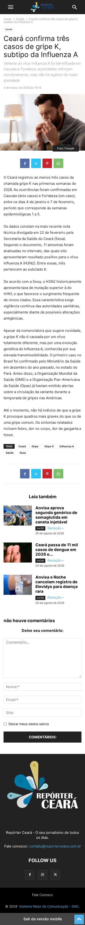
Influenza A (67, 446)
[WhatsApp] (58, 163)
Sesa (23, 452)
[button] (11, 7)
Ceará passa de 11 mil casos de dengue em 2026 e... (56, 550)
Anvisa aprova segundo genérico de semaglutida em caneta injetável (56, 515)
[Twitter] (36, 163)
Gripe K (49, 446)
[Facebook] (25, 163)
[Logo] (42, 807)
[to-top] (79, 917)
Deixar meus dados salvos (28, 724)
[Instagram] (42, 874)
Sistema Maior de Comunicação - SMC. (50, 906)
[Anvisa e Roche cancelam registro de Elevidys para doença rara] (18, 585)
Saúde (20, 19)
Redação (54, 528)
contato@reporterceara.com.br (55, 846)
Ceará (22, 446)
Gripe (35, 446)
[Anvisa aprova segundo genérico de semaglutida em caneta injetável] (18, 516)
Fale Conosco (42, 895)
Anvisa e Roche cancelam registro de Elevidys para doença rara (56, 584)
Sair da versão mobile (42, 919)
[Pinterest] (47, 163)
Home (7, 19)
